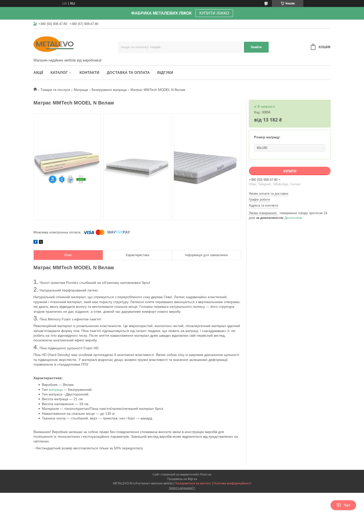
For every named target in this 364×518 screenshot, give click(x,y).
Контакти (89, 72)
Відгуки (165, 72)
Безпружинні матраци (109, 90)
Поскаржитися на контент (193, 483)
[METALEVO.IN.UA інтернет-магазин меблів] (75, 43)
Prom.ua (205, 474)
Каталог (59, 72)
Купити (290, 171)
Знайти (256, 47)
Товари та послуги (55, 90)
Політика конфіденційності (232, 483)
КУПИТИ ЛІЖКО (214, 13)
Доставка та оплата (128, 72)
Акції (38, 72)
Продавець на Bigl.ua (182, 479)
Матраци (81, 90)
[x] (41, 243)
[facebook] (35, 243)
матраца (56, 390)
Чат (347, 505)
